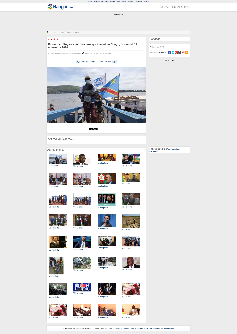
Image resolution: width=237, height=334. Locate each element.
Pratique (130, 1)
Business (112, 1)
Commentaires (128, 328)
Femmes (124, 1)
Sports (106, 1)
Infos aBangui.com (115, 328)
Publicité (146, 1)
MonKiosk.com (98, 1)
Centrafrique (138, 1)
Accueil (90, 1)
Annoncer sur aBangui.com (163, 328)
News (118, 1)
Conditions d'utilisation (143, 328)
